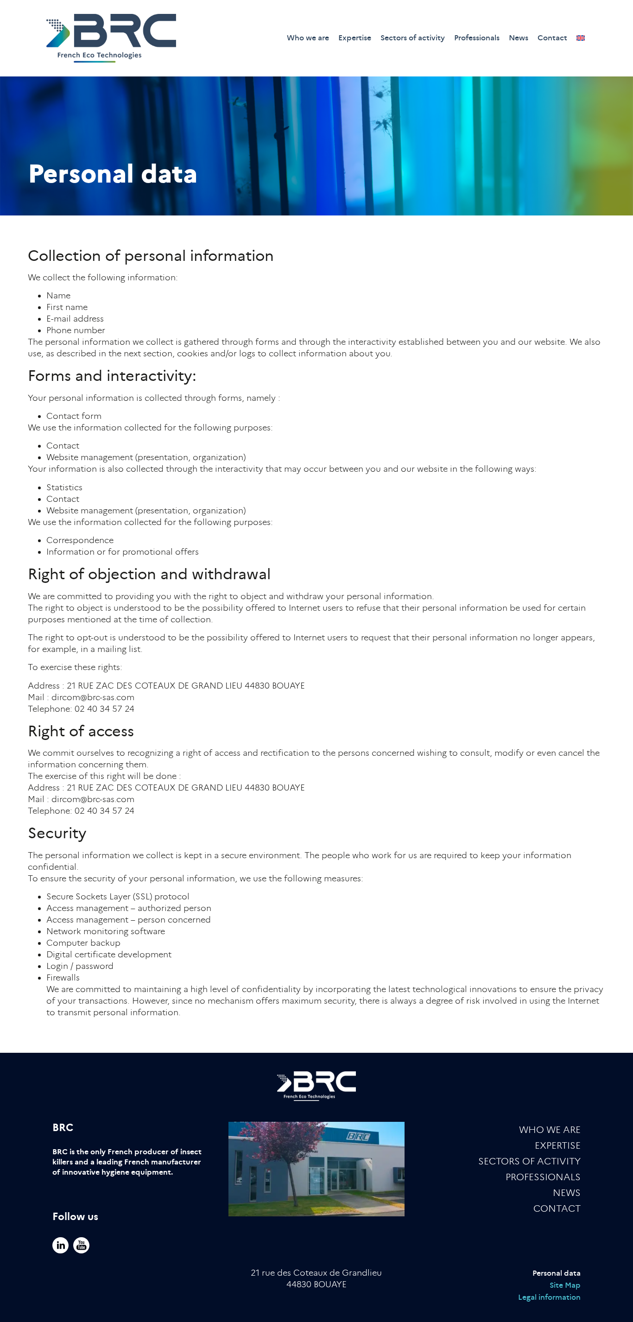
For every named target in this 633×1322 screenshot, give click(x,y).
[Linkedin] (60, 1245)
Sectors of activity (412, 37)
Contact (552, 37)
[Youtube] (81, 1245)
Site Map (565, 1285)
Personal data (556, 1273)
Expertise (354, 37)
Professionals (477, 37)
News (518, 37)
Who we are (308, 37)
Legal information (549, 1297)
